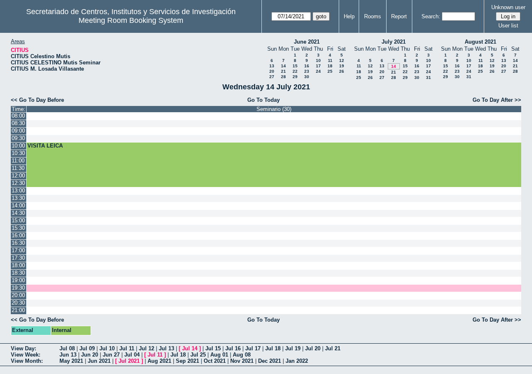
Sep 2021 (187, 361)
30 (306, 76)
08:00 (18, 116)
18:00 (18, 265)
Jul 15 (213, 348)
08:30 (18, 123)
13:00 (18, 190)
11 (330, 60)
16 (306, 66)
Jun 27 (111, 355)
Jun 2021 (99, 361)
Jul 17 (253, 348)
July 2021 (394, 42)
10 (318, 60)
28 (283, 76)
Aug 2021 (159, 361)
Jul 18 (273, 348)
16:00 (18, 235)
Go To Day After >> (497, 100)
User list (508, 25)
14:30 (18, 213)
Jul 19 (292, 348)
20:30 (18, 303)
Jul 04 (132, 355)
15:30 (18, 228)
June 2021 (307, 42)
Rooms (372, 16)
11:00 (18, 160)
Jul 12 (146, 348)
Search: (430, 16)
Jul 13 (166, 348)
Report (399, 16)
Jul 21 (332, 348)
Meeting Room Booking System (131, 20)
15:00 (18, 220)
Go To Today (263, 100)
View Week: (25, 355)
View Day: (23, 348)
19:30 (18, 288)
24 (318, 71)
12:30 (18, 183)
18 (330, 66)
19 (341, 66)
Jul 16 (233, 348)
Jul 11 (126, 348)
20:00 (18, 295)
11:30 (18, 168)
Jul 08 (67, 348)
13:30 (18, 198)
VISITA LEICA (45, 146)
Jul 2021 (129, 361)
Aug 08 (242, 355)
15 (295, 66)
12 (341, 60)
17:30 (18, 258)
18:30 (18, 273)
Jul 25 (198, 355)
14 (283, 66)
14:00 (18, 205)
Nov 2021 (242, 361)
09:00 (18, 131)
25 (330, 71)
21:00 (18, 310)
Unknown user (508, 7)
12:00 (18, 175)
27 (271, 76)
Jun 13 (67, 355)
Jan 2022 (297, 361)
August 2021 (480, 42)
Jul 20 (312, 348)
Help (349, 16)
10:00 (18, 146)
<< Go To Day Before (37, 100)
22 (295, 71)
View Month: (27, 361)
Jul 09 (87, 348)
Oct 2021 (215, 361)
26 (341, 71)
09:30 (18, 138)
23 (306, 71)
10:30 (18, 153)
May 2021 (71, 361)
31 (428, 77)
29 (295, 76)
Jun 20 (89, 355)
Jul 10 (107, 348)
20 (271, 71)
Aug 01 (219, 355)
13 (271, 66)
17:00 (18, 250)
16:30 (18, 243)
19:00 (18, 280)
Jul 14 (189, 348)
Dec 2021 (269, 361)
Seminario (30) (273, 109)
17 (318, 66)
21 (283, 71)
